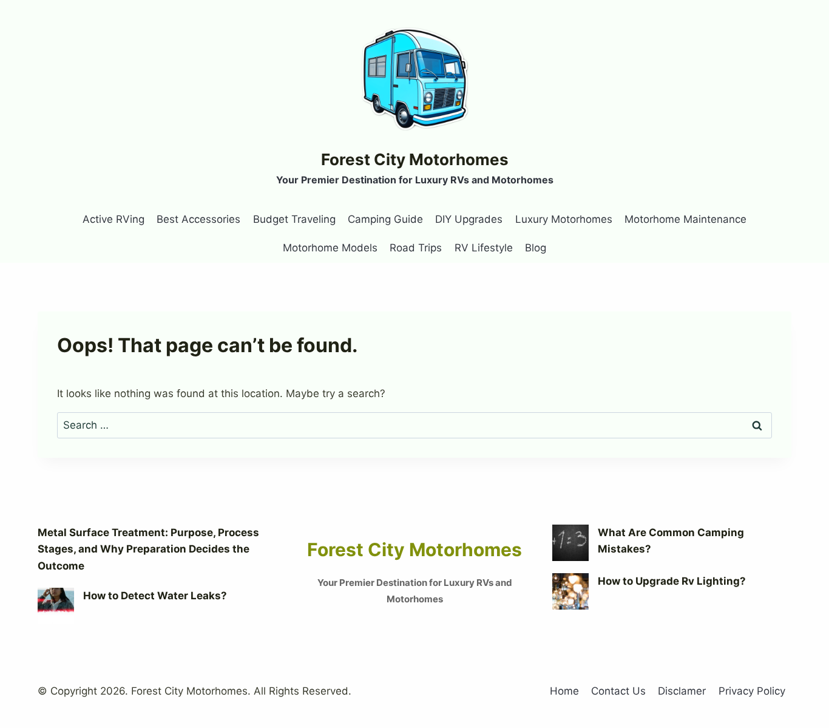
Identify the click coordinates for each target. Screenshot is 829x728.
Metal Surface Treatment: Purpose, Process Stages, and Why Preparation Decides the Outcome (148, 548)
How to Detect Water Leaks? (155, 596)
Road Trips (416, 248)
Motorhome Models (330, 248)
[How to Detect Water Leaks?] (56, 606)
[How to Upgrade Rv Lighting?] (570, 591)
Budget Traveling (294, 219)
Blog (535, 248)
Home (564, 691)
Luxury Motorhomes (563, 219)
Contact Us (618, 691)
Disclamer (682, 691)
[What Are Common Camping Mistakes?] (570, 543)
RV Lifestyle (484, 248)
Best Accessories (198, 219)
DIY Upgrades (468, 219)
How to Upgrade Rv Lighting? (672, 581)
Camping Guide (385, 219)
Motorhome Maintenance (685, 219)
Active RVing (113, 219)
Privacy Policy (752, 691)
